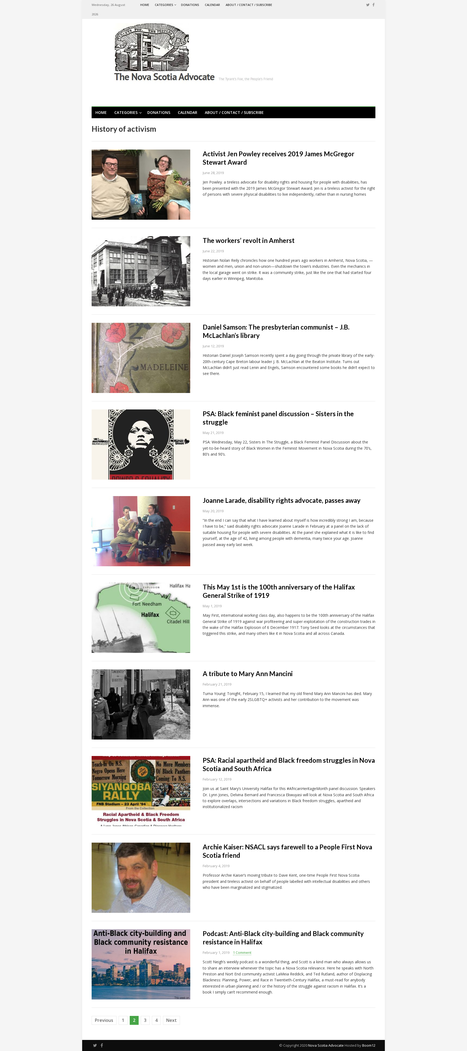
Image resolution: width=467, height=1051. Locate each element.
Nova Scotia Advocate (326, 1045)
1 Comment (242, 952)
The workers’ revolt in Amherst (249, 240)
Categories (164, 5)
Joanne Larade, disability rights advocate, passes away (282, 500)
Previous (104, 1020)
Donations (190, 5)
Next (171, 1020)
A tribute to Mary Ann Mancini (248, 673)
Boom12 (368, 1045)
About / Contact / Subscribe (249, 5)
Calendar (212, 5)
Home (144, 5)
